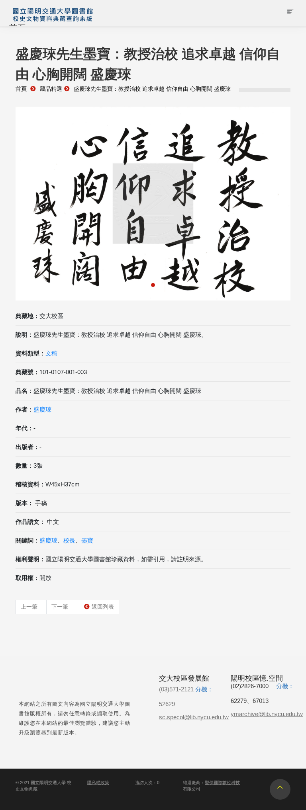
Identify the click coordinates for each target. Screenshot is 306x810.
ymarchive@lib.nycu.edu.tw (267, 713)
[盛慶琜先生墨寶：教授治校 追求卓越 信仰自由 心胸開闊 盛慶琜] (153, 204)
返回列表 (103, 606)
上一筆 (29, 606)
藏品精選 (51, 89)
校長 (69, 540)
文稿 (51, 353)
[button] (36, 207)
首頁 (21, 89)
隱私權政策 (98, 782)
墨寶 (87, 540)
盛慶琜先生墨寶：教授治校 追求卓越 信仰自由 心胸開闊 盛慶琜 (152, 89)
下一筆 (59, 606)
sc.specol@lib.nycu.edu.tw (194, 717)
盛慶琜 (42, 409)
